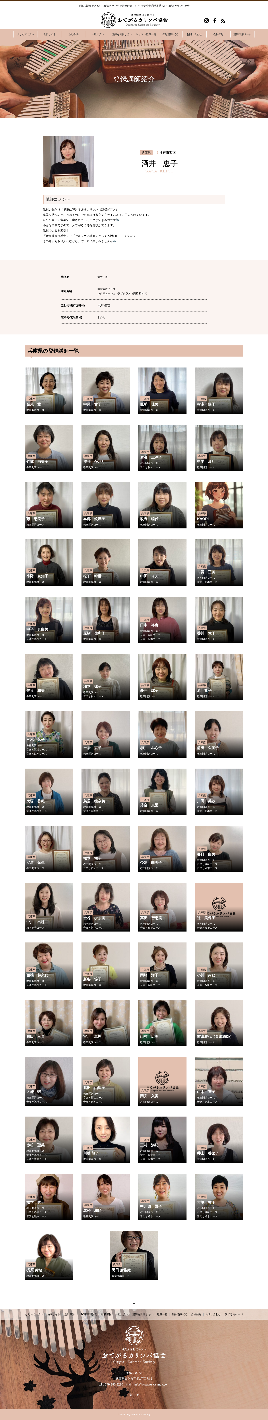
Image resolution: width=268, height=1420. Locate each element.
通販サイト (49, 34)
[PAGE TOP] (134, 1303)
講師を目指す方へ (122, 34)
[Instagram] (206, 20)
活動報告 (74, 34)
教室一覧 (162, 1314)
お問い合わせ (194, 34)
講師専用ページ (242, 34)
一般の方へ (98, 34)
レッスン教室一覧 (146, 34)
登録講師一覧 (170, 34)
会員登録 (218, 34)
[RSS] (223, 20)
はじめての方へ (25, 34)
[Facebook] (214, 20)
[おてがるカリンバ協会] (134, 20)
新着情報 (106, 1314)
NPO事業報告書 (88, 1314)
